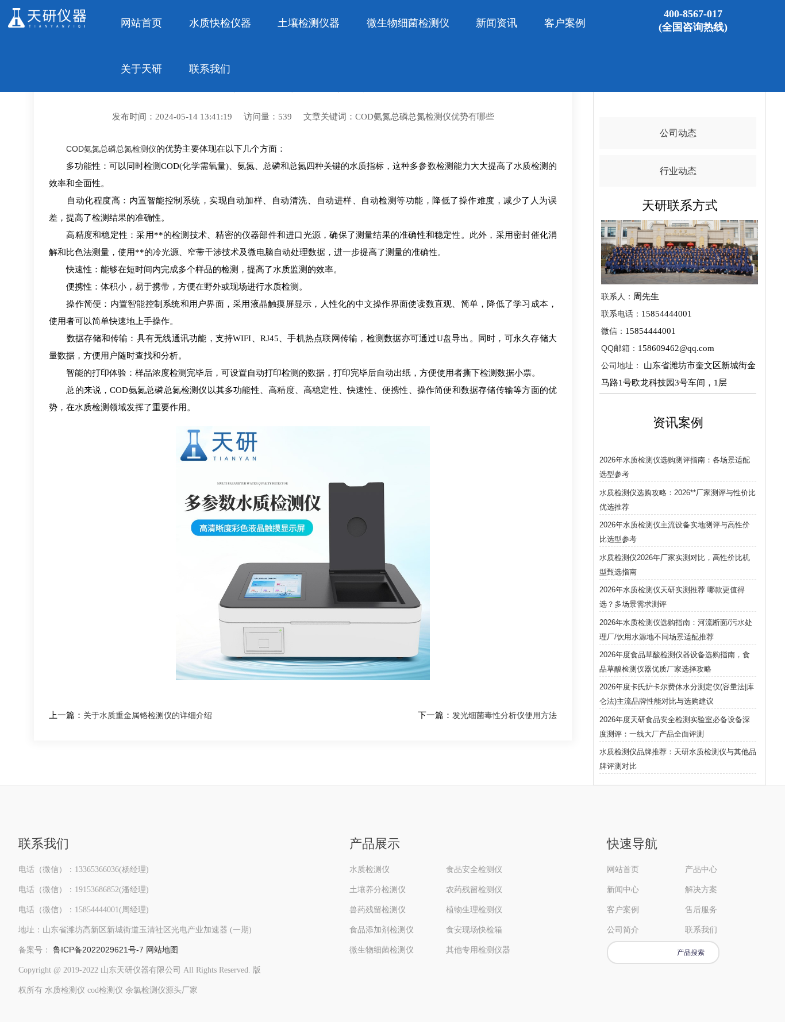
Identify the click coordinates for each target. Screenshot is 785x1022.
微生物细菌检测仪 (408, 23)
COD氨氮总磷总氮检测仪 (111, 148)
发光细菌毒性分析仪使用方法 (504, 715)
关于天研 (141, 69)
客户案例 (565, 23)
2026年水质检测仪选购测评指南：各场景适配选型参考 (674, 467)
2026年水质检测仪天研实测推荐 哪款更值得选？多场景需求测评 (672, 596)
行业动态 (678, 171)
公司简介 (623, 929)
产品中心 (701, 869)
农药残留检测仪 (474, 889)
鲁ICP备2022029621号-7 (98, 949)
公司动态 (678, 133)
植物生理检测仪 (474, 909)
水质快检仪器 (220, 23)
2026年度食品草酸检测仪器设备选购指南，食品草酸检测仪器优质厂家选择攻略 (674, 661)
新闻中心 (623, 889)
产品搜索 (691, 952)
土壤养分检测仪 (377, 889)
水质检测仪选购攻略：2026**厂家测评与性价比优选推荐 (677, 499)
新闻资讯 (496, 23)
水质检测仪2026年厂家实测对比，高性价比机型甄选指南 (674, 564)
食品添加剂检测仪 (381, 929)
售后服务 (701, 909)
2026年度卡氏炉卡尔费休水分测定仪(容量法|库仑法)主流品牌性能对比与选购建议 (676, 693)
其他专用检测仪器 (478, 949)
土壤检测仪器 (309, 23)
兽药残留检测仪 (377, 909)
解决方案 (701, 889)
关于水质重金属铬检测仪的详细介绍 (147, 715)
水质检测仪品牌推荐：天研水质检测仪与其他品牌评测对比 (677, 758)
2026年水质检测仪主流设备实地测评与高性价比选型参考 (674, 531)
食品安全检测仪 (474, 869)
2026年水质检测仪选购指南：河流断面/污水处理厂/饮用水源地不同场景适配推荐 (675, 629)
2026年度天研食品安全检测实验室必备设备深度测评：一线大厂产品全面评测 (674, 726)
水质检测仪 (369, 869)
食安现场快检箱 (474, 929)
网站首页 (141, 23)
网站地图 (162, 949)
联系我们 (209, 69)
